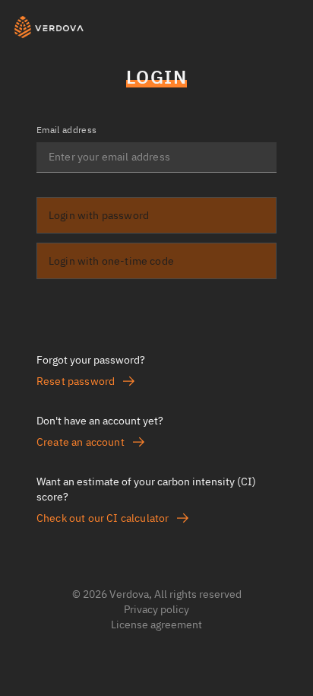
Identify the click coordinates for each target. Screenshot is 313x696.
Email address (66, 129)
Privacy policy (156, 609)
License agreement (156, 624)
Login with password (99, 215)
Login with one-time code (111, 261)
